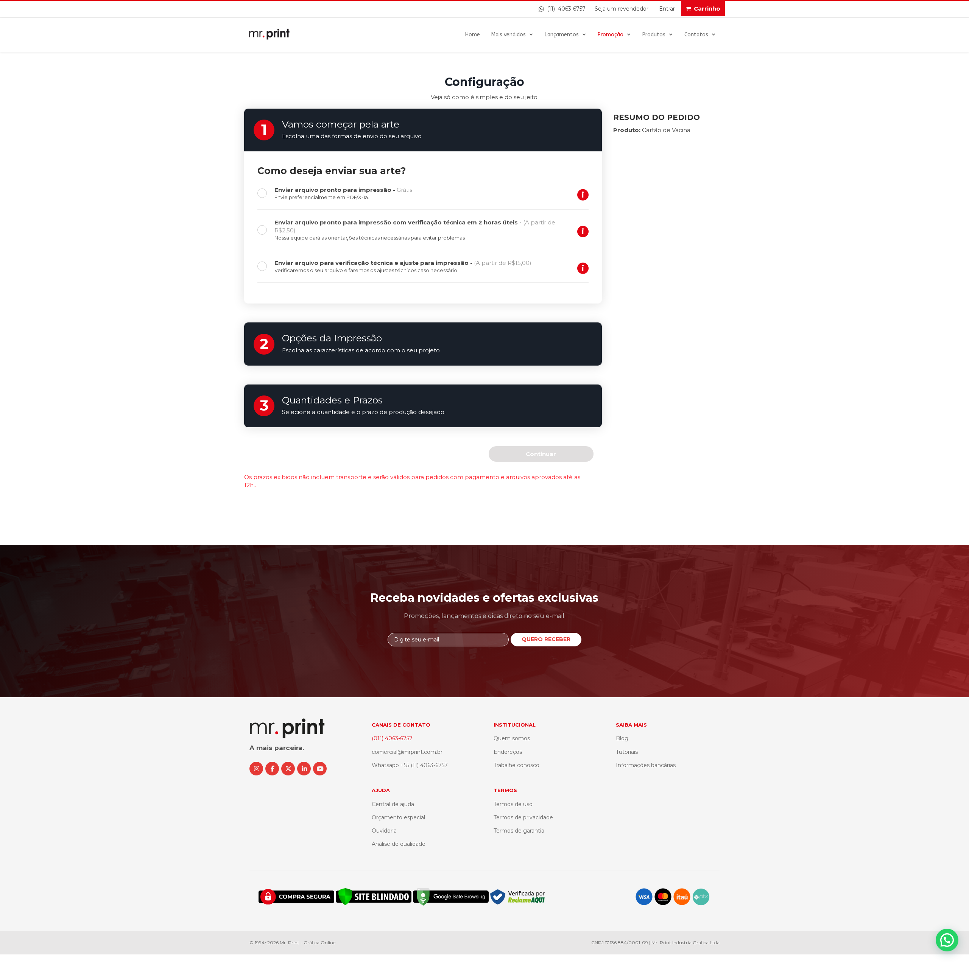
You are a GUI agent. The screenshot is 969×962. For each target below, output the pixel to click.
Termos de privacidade (523, 817)
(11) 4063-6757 (565, 8)
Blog (622, 738)
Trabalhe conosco (516, 765)
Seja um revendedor (621, 8)
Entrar (667, 8)
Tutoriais (627, 752)
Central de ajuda (393, 804)
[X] (288, 768)
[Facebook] (272, 768)
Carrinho (707, 8)
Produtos (653, 34)
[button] (947, 940)
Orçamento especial (398, 817)
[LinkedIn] (304, 768)
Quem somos (512, 738)
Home (472, 34)
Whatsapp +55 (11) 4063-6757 (410, 765)
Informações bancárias (646, 765)
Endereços (508, 752)
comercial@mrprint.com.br (407, 752)
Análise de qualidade (398, 844)
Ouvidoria (384, 830)
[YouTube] (320, 768)
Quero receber (546, 639)
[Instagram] (256, 768)
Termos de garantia (519, 830)
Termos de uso (513, 804)
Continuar (541, 454)
